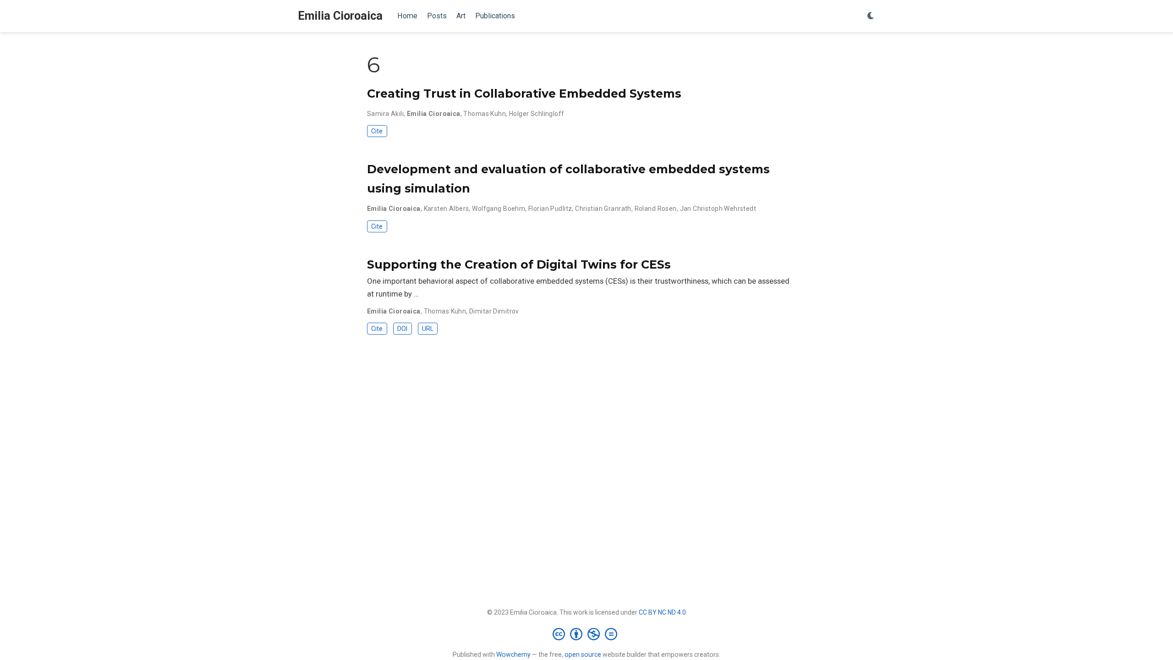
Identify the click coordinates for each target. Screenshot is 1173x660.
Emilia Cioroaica (340, 15)
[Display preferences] (871, 16)
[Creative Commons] (587, 634)
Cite (377, 131)
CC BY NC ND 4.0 (662, 612)
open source (583, 654)
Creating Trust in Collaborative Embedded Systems (524, 93)
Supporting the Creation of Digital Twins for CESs (519, 264)
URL (427, 328)
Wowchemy (513, 654)
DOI (402, 328)
